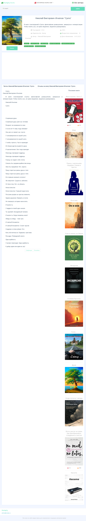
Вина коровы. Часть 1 (74, 96)
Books (8, 3)
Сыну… (74, 332)
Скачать (12, 48)
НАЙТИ (78, 8)
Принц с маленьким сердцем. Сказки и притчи (74, 165)
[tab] (19, 86)
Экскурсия (74, 265)
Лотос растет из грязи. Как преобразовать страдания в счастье (74, 433)
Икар (74, 130)
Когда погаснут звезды (74, 398)
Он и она (74, 200)
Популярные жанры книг (43, 3)
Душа (74, 365)
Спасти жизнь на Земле (74, 233)
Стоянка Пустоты (74, 299)
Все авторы (77, 3)
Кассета (74, 473)
